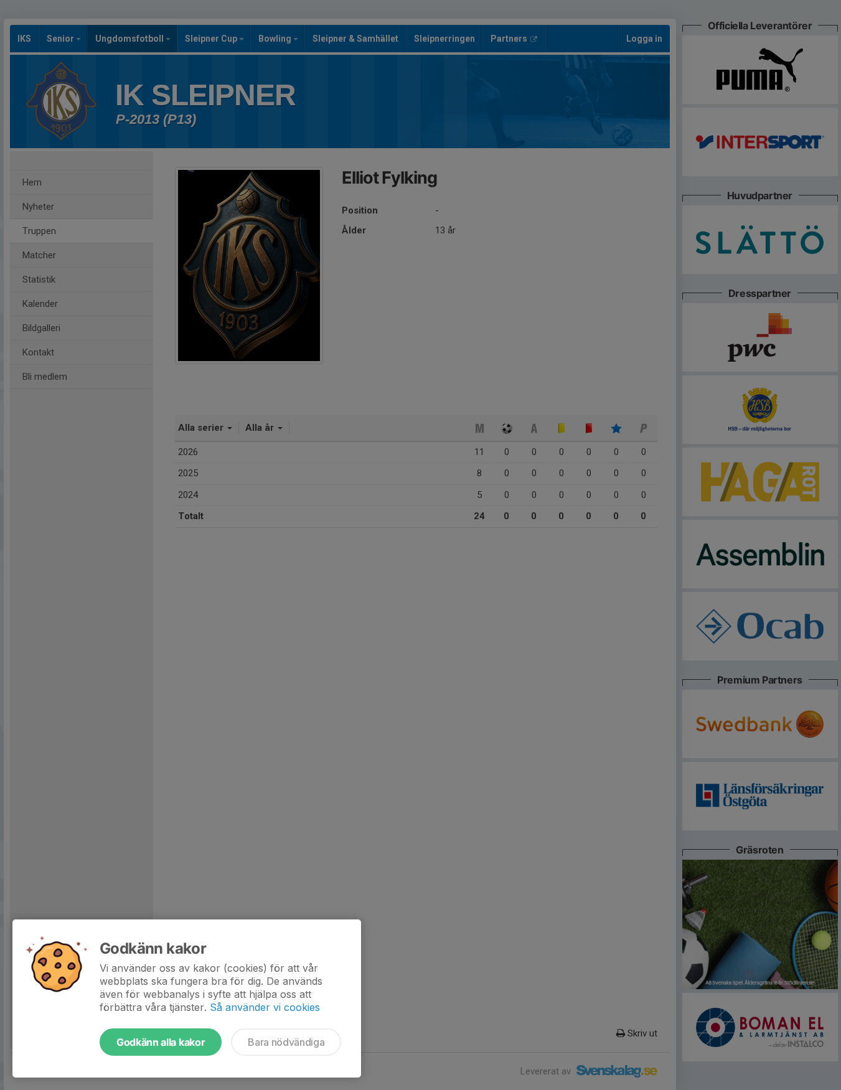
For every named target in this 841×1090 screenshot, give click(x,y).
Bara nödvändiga (286, 1042)
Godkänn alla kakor (160, 1042)
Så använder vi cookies (265, 1007)
